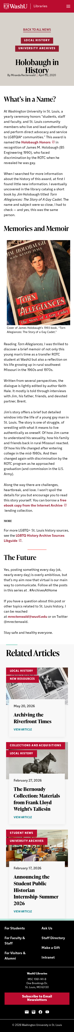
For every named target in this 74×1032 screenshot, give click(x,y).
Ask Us (47, 928)
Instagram (33, 1012)
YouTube (47, 1012)
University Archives (37, 48)
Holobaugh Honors (36, 142)
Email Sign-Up (27, 1012)
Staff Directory (53, 938)
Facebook (40, 1012)
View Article (31, 730)
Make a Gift (51, 948)
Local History (37, 40)
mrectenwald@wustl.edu (27, 617)
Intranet (48, 958)
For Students (15, 928)
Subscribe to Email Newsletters (37, 998)
